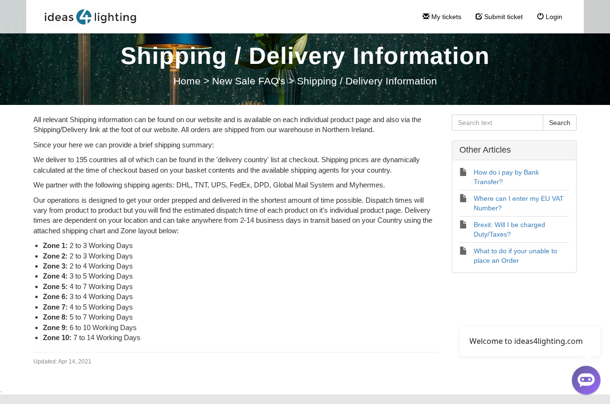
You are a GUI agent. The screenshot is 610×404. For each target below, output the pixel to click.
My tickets (445, 17)
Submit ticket (502, 17)
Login (553, 17)
